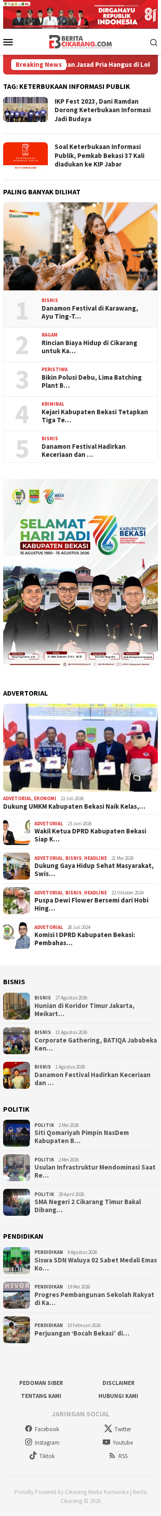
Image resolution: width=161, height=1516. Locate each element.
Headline (95, 858)
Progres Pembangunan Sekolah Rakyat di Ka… (94, 1299)
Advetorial (17, 798)
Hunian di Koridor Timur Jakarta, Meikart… (84, 1010)
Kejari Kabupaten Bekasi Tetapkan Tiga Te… (95, 416)
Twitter (122, 1429)
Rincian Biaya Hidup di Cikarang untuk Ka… (89, 347)
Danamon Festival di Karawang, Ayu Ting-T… (90, 312)
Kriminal (53, 404)
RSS (123, 1456)
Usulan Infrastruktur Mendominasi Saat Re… (95, 1171)
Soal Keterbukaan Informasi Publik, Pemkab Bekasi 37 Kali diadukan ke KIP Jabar (99, 155)
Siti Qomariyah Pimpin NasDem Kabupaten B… (81, 1137)
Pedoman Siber (41, 1383)
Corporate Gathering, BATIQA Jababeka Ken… (95, 1044)
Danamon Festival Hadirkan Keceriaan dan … (84, 451)
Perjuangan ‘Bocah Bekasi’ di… (81, 1333)
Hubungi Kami (118, 1396)
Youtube (123, 1442)
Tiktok (47, 1456)
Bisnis (50, 300)
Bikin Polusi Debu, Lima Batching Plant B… (92, 381)
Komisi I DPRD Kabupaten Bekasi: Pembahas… (84, 939)
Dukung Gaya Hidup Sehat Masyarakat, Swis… (94, 870)
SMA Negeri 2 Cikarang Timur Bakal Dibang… (87, 1206)
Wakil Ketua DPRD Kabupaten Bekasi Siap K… (90, 835)
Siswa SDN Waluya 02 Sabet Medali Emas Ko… (95, 1264)
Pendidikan (48, 1252)
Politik (44, 1125)
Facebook (47, 1429)
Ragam (50, 335)
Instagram (47, 1442)
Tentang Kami (41, 1396)
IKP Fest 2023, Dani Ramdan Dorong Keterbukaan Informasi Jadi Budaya (103, 110)
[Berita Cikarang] (80, 41)
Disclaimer (118, 1383)
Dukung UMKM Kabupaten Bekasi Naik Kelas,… (74, 806)
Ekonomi (45, 798)
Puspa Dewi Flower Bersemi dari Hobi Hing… (91, 904)
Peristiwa (55, 369)
